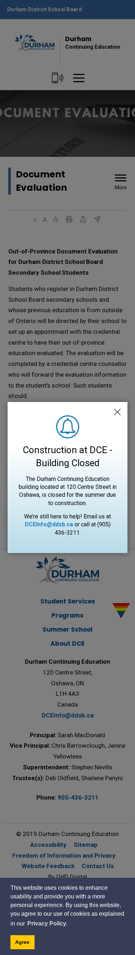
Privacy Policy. (47, 923)
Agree (22, 942)
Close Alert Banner (117, 412)
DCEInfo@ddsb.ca (49, 524)
